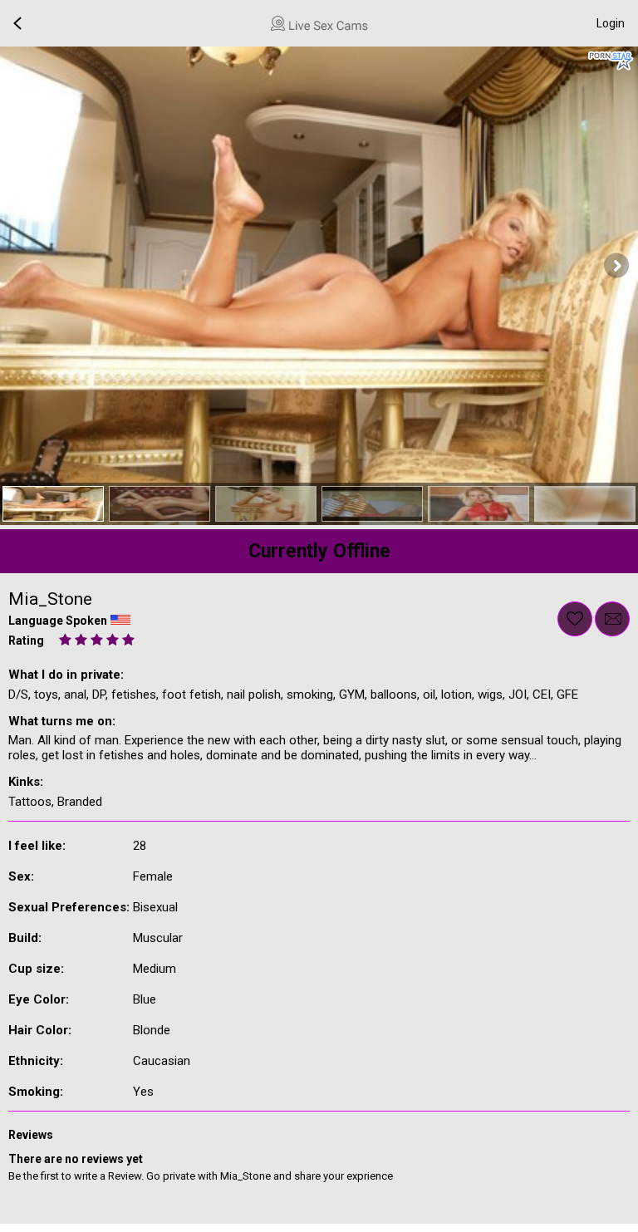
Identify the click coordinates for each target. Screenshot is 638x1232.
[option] (53, 504)
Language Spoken (57, 620)
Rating (26, 640)
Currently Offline (319, 551)
